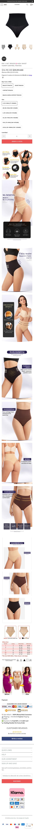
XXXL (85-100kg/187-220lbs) (12, 127)
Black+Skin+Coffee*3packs (12, 95)
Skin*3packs (19, 85)
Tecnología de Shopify (23, 818)
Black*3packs (7, 85)
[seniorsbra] (17, 4)
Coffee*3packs (8, 90)
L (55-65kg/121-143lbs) (10, 113)
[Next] (30, 25)
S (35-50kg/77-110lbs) (9, 103)
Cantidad (4, 132)
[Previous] (3, 25)
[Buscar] (27, 4)
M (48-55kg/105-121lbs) (10, 108)
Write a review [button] (17, 739)
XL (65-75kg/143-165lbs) (10, 118)
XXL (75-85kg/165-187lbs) (11, 122)
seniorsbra (13, 818)
